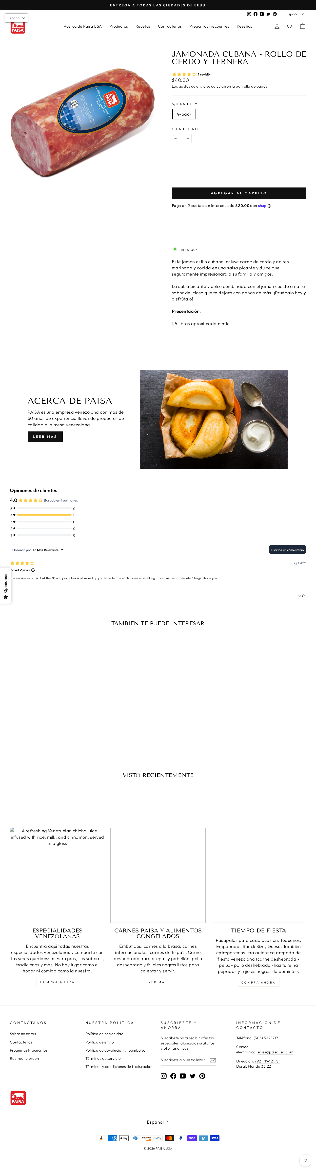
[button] (16, 18)
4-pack (184, 114)
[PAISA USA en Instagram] (164, 1076)
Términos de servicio (103, 1058)
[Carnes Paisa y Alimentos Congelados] (157, 875)
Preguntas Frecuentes (28, 1050)
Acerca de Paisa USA (83, 26)
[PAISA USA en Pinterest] (202, 1076)
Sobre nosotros (23, 1033)
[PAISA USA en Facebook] (173, 1076)
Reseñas (244, 26)
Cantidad (185, 129)
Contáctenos (170, 26)
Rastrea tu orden (24, 1058)
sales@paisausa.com (275, 1052)
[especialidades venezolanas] (57, 875)
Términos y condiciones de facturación (119, 1066)
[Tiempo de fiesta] (258, 875)
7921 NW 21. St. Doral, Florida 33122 (258, 1064)
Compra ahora (57, 982)
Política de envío (99, 1042)
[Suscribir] (213, 1060)
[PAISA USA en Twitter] (193, 1076)
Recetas (143, 26)
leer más (45, 436)
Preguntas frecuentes (209, 26)
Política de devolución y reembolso (115, 1050)
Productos (118, 26)
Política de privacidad (104, 1033)
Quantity (185, 104)
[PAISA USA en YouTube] (183, 1076)
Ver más (158, 982)
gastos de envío (192, 86)
